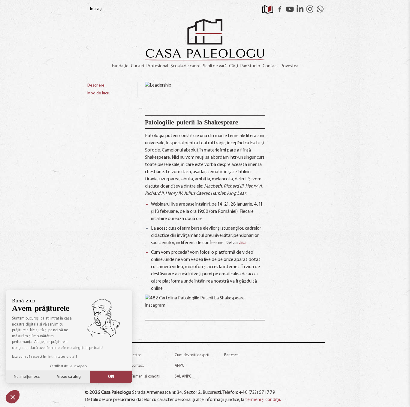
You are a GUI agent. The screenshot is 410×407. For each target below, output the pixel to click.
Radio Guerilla (236, 363)
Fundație (120, 66)
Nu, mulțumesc (27, 377)
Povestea (289, 66)
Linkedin (300, 9)
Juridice (266, 380)
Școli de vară (215, 66)
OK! (111, 377)
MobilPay (302, 380)
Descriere (95, 85)
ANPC (179, 366)
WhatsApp (320, 9)
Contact (270, 66)
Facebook (280, 9)
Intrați (96, 9)
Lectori (136, 355)
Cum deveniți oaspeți (192, 355)
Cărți (233, 66)
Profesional (157, 66)
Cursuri (137, 66)
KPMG (231, 380)
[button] (12, 397)
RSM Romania (272, 364)
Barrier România (308, 364)
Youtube (290, 9)
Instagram (310, 9)
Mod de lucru (98, 93)
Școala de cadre (185, 66)
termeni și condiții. (263, 399)
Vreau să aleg (69, 377)
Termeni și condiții (145, 376)
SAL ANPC (183, 376)
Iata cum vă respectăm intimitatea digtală (44, 357)
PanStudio (250, 66)
